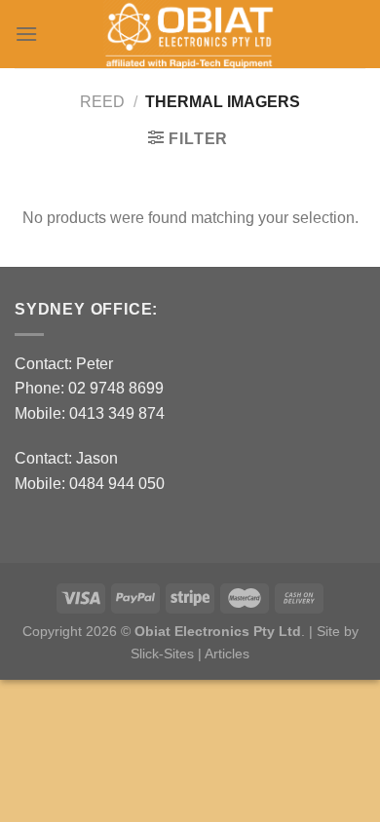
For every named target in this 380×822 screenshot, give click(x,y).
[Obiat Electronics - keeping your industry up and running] (190, 34)
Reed (102, 101)
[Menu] (26, 33)
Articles (227, 653)
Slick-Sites (162, 653)
